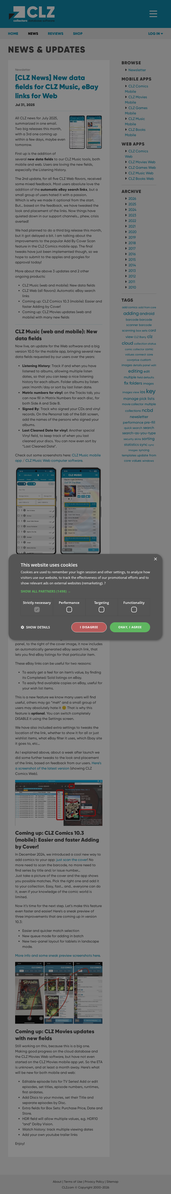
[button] (85, 591)
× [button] (155, 559)
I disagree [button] (89, 627)
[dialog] (85, 597)
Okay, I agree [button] (130, 627)
